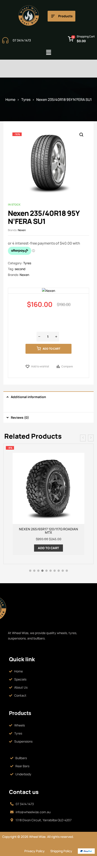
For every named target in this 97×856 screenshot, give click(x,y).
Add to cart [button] (48, 548)
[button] (48, 52)
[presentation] (83, 438)
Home (10, 99)
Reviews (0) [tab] (20, 417)
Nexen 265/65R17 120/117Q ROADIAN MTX (48, 531)
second (20, 269)
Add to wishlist (40, 366)
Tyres (25, 99)
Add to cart (51, 349)
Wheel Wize (37, 836)
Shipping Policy (61, 851)
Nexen (22, 230)
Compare (67, 366)
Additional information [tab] (28, 397)
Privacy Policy (34, 851)
